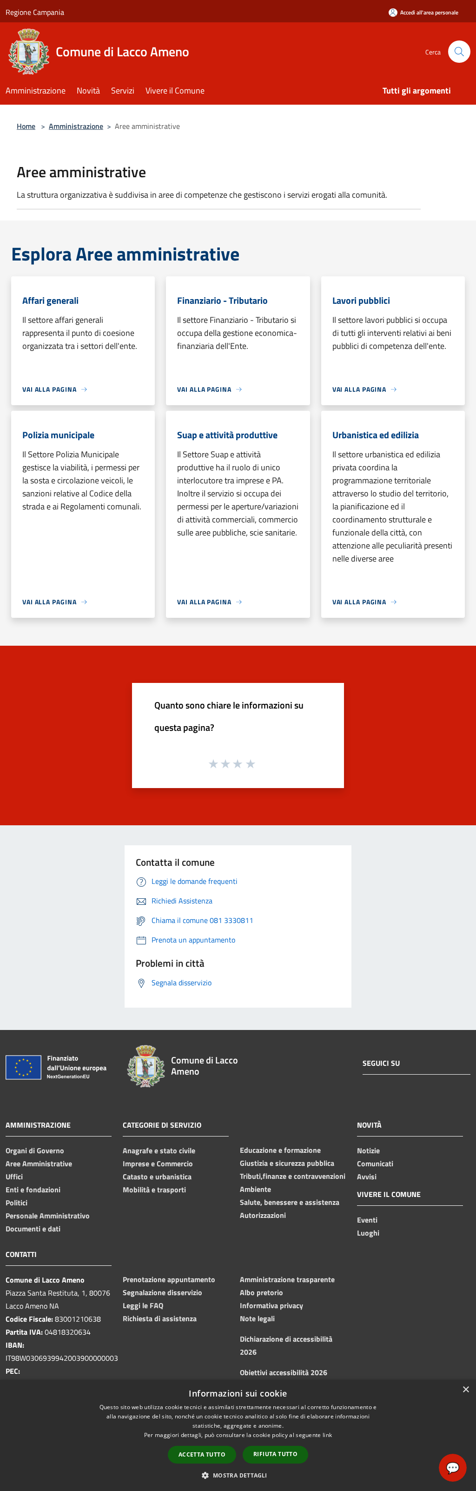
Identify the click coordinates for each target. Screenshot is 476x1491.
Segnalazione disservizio (162, 1292)
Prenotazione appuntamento (169, 1279)
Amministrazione (76, 126)
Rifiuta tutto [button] (275, 1454)
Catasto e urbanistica (157, 1176)
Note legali (257, 1318)
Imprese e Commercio (158, 1163)
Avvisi (367, 1176)
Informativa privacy (271, 1305)
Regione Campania (35, 12)
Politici (16, 1202)
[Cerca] (459, 51)
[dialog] (238, 1435)
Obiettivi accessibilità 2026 (283, 1372)
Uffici (14, 1176)
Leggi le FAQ (143, 1305)
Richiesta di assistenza (160, 1318)
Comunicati (375, 1163)
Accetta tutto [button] (201, 1454)
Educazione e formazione (280, 1150)
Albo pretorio (261, 1292)
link (327, 1435)
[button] (238, 1475)
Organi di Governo (35, 1150)
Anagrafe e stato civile (159, 1150)
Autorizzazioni (263, 1215)
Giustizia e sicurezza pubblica (287, 1163)
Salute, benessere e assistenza (289, 1202)
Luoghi (368, 1232)
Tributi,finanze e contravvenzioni (292, 1176)
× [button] (465, 1389)
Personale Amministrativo (48, 1215)
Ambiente (255, 1189)
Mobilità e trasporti (154, 1189)
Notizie (368, 1150)
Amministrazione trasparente (287, 1279)
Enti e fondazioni (33, 1189)
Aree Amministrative (39, 1163)
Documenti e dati (33, 1228)
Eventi (367, 1219)
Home (26, 126)
